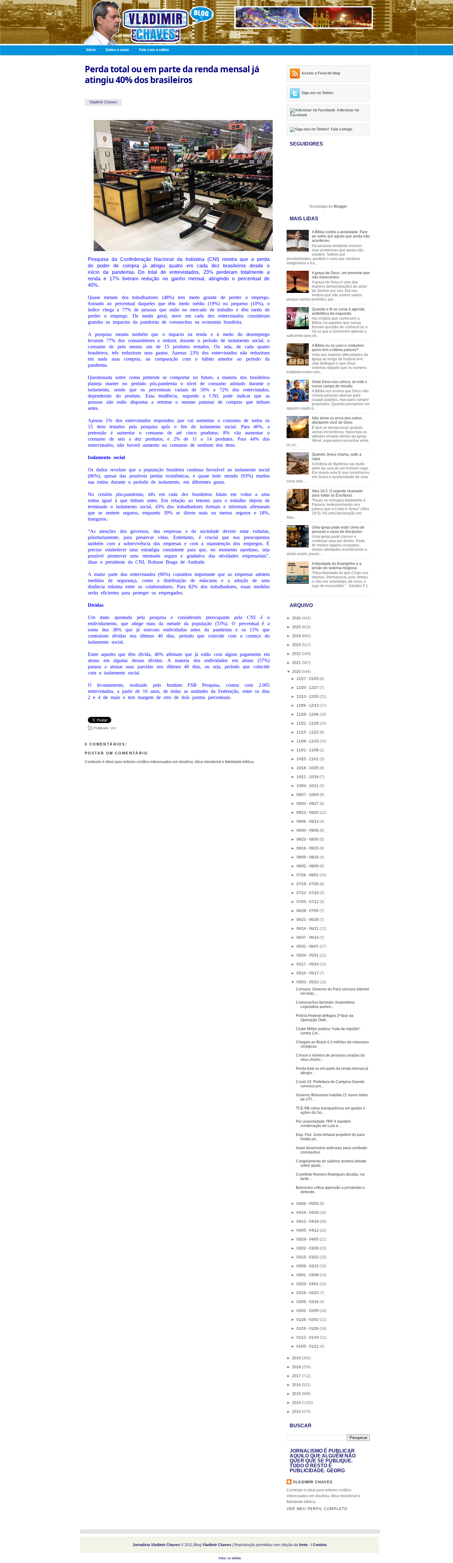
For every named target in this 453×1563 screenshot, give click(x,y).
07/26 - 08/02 (308, 875)
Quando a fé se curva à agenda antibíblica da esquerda (338, 311)
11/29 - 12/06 (308, 714)
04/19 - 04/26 (308, 1212)
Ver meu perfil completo (317, 1509)
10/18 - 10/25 (308, 768)
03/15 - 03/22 (308, 1257)
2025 (297, 627)
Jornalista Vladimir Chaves (156, 1545)
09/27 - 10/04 (308, 795)
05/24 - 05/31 (308, 955)
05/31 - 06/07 (308, 946)
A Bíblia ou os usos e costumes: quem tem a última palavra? (338, 347)
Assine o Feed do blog (320, 73)
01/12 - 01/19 (308, 1337)
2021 (297, 663)
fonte (303, 1545)
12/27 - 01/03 (308, 679)
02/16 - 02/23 (308, 1293)
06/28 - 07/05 (308, 911)
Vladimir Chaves (313, 1482)
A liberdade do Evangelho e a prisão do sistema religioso (336, 566)
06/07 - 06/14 (308, 937)
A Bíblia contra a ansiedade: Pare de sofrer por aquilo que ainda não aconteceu (341, 236)
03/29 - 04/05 (308, 1239)
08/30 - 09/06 (308, 830)
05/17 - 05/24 (308, 964)
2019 (297, 1358)
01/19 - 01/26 (308, 1328)
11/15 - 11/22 (308, 732)
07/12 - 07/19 (308, 893)
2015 (297, 1394)
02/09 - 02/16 (308, 1302)
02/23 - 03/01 (308, 1284)
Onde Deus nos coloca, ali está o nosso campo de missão (339, 384)
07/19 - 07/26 (308, 884)
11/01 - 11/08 (308, 750)
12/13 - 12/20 (308, 696)
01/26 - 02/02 (308, 1319)
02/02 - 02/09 (308, 1311)
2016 (297, 1385)
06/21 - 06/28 (308, 919)
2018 (297, 1367)
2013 (297, 1411)
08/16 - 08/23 (308, 848)
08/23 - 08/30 (308, 839)
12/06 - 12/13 (308, 705)
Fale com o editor (154, 50)
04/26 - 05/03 (308, 1203)
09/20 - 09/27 (308, 803)
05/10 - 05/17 (308, 973)
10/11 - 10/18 (308, 777)
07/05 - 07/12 (308, 902)
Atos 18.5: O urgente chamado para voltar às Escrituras (337, 493)
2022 (297, 654)
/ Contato (319, 1545)
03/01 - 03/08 (308, 1275)
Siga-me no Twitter (317, 93)
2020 (297, 672)
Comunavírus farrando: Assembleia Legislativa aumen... (325, 1004)
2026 (297, 618)
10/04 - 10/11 (308, 786)
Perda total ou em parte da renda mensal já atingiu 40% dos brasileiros (172, 74)
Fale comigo (341, 129)
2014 (297, 1403)
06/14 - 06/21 (308, 928)
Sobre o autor (117, 50)
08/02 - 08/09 (308, 866)
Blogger (340, 206)
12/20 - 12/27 (308, 688)
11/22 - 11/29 (308, 723)
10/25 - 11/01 (308, 759)
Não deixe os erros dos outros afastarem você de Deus (337, 420)
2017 (297, 1376)
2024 (297, 636)
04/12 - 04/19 (308, 1221)
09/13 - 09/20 (308, 812)
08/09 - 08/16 (308, 857)
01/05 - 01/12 (308, 1346)
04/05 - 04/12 (308, 1230)
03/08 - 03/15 (308, 1266)
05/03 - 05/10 (308, 982)
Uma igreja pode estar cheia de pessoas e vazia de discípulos (338, 529)
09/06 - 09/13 (308, 821)
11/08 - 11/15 (308, 741)
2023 (297, 645)
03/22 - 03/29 (308, 1248)
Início (91, 50)
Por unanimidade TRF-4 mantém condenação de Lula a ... (323, 1123)
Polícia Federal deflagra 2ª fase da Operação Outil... (324, 1017)
